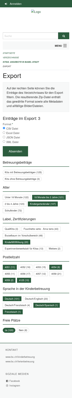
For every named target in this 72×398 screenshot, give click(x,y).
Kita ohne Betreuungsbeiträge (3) (22, 179)
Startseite (9, 53)
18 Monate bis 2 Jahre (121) (49, 197)
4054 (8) (55, 267)
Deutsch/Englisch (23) (36, 298)
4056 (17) (25, 273)
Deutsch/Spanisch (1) (46, 305)
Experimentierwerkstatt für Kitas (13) (24, 248)
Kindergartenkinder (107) (43, 204)
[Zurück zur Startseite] (36, 20)
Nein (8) (23, 330)
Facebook (15, 381)
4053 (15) (41, 267)
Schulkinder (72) (13, 210)
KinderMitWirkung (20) (16, 242)
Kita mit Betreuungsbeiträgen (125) (23, 172)
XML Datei (12, 142)
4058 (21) (56, 273)
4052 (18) (25, 267)
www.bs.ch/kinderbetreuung (21, 356)
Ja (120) (9, 330)
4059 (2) (9, 280)
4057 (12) (41, 273)
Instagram (15, 385)
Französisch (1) (13, 311)
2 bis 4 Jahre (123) (14, 204)
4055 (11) (10, 273)
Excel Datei (12, 133)
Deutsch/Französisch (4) (17, 305)
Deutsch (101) (12, 298)
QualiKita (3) (11, 229)
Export (7, 66)
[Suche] (63, 35)
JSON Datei (13, 137)
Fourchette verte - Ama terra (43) (41, 229)
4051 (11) (10, 267)
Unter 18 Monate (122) (17, 197)
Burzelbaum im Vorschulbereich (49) (24, 235)
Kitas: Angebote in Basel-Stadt (21, 61)
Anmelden (16, 4)
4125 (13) (24, 280)
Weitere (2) (54, 248)
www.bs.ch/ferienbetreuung (20, 361)
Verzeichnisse (11, 57)
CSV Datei (12, 128)
